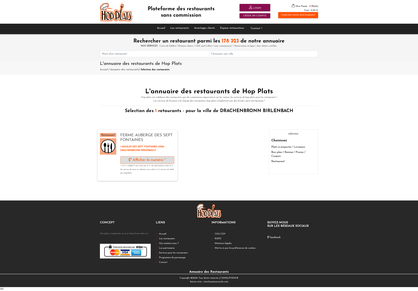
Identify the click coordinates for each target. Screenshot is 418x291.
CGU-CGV (220, 234)
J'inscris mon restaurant (298, 15)
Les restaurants (179, 28)
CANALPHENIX (229, 278)
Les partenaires (167, 248)
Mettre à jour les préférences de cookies (235, 248)
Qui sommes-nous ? (169, 243)
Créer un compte (254, 16)
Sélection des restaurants (155, 69)
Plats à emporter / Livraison (288, 147)
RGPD (218, 238)
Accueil (161, 28)
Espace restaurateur (232, 28)
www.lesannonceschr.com (216, 282)
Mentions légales (223, 243)
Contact (163, 262)
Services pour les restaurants (173, 253)
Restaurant (278, 161)
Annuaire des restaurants (124, 69)
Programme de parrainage (172, 257)
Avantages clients (204, 28)
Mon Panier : (307, 6)
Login (256, 8)
